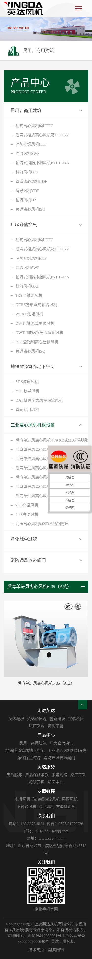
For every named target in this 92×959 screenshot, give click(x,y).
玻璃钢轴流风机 (46, 799)
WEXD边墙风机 (29, 314)
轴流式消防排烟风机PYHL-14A (42, 163)
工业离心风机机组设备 (33, 425)
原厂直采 (78, 775)
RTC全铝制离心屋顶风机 (36, 342)
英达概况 (16, 719)
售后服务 (14, 775)
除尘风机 (46, 807)
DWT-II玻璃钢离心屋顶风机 (39, 333)
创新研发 (57, 719)
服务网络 (59, 775)
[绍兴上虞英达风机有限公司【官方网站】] (23, 8)
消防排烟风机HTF (31, 144)
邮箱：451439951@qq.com (46, 831)
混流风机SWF (27, 153)
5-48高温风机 (26, 514)
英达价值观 (37, 719)
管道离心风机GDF (31, 181)
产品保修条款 (37, 775)
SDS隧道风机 (27, 382)
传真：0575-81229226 (65, 824)
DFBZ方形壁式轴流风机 (36, 305)
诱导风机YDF (27, 191)
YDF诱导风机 (27, 391)
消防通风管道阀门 (28, 560)
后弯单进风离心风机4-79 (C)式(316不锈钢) (51, 440)
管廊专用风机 (27, 410)
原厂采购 (37, 726)
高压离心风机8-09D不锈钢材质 (42, 524)
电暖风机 (22, 799)
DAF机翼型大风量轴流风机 (39, 400)
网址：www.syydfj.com (46, 838)
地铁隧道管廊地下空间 (33, 366)
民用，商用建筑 (26, 110)
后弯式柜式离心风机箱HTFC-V (42, 135)
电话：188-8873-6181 (27, 824)
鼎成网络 (56, 950)
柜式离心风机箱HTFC (34, 126)
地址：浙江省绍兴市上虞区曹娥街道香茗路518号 (46, 849)
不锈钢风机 (26, 807)
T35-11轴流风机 (28, 295)
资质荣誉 (55, 726)
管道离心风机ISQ (30, 209)
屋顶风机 (70, 799)
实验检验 (76, 719)
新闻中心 (55, 782)
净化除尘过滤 (24, 539)
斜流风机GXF (27, 172)
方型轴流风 (66, 807)
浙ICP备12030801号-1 (46, 936)
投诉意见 (37, 782)
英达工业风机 (63, 941)
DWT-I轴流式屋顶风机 (34, 323)
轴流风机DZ (26, 200)
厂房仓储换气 (24, 224)
